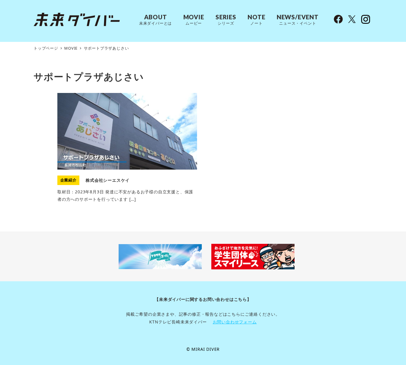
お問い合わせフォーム (235, 322)
